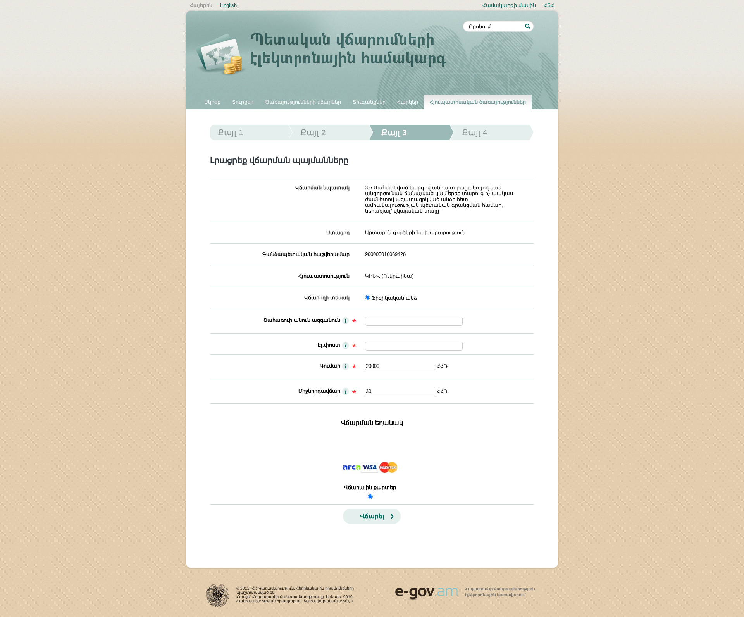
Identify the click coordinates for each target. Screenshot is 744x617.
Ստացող (338, 232)
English (228, 5)
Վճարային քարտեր (370, 487)
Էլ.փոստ (329, 345)
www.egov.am (465, 590)
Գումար (330, 366)
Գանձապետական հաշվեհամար (306, 254)
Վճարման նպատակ (322, 188)
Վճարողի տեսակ (327, 298)
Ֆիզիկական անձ (394, 298)
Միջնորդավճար (319, 391)
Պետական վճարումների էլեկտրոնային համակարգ (329, 55)
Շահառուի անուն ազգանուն (302, 320)
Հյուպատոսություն (324, 276)
